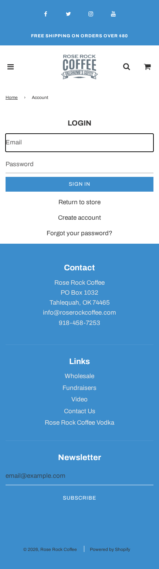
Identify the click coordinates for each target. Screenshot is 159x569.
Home (12, 97)
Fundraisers (79, 387)
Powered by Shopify (110, 549)
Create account (79, 217)
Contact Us (79, 411)
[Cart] (147, 66)
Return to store (79, 202)
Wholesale (79, 376)
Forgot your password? (79, 233)
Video (79, 399)
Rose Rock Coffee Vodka (79, 422)
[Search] (126, 66)
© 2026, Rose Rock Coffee (50, 549)
